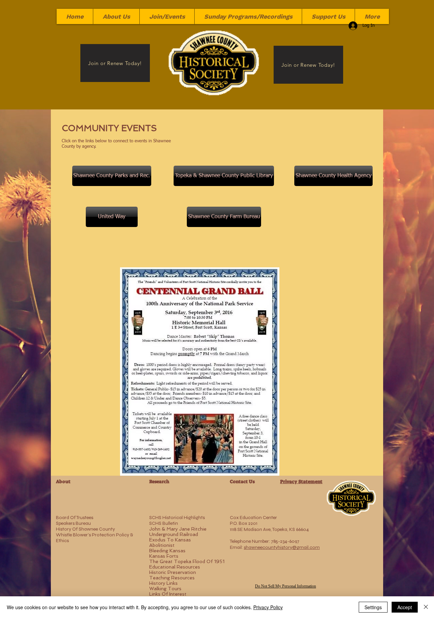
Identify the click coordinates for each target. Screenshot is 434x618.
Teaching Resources (172, 577)
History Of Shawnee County (85, 529)
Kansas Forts (163, 556)
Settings (373, 607)
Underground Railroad (173, 534)
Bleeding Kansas (167, 550)
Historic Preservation (172, 572)
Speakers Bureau (73, 523)
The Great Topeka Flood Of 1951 (186, 561)
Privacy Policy (268, 607)
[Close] (426, 607)
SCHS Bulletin (163, 523)
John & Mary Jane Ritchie (177, 529)
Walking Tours (165, 588)
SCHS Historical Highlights (177, 517)
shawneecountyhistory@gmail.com (282, 547)
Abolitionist (162, 545)
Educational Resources (174, 567)
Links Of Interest (167, 594)
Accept (404, 607)
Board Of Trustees (74, 517)
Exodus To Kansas (170, 539)
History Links (163, 583)
